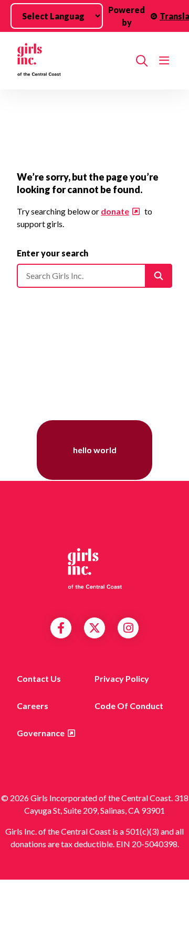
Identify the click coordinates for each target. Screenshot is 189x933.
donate (115, 211)
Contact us (39, 678)
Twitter (94, 628)
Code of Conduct (128, 706)
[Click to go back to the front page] (72, 60)
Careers (32, 706)
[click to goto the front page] (94, 568)
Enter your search (52, 253)
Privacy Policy (121, 678)
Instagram (128, 628)
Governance (41, 733)
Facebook (61, 628)
